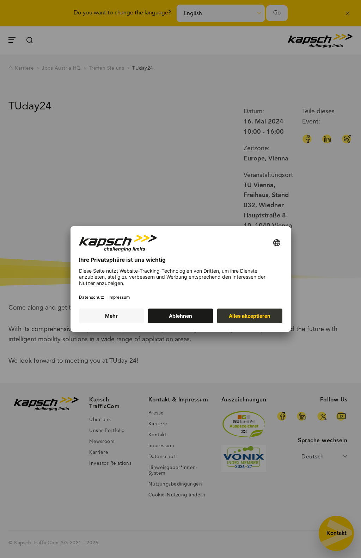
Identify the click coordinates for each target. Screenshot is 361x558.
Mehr (111, 316)
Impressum (119, 297)
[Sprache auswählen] (276, 243)
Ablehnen (180, 316)
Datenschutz (91, 297)
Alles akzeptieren (249, 316)
